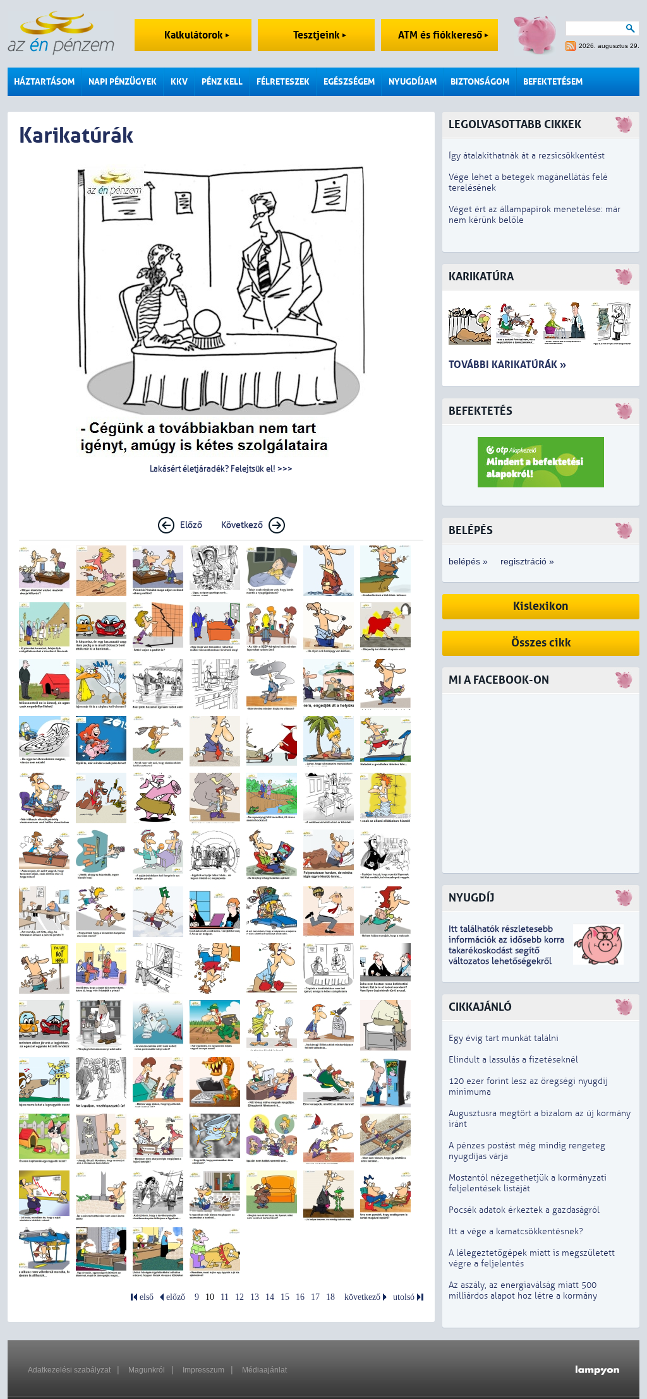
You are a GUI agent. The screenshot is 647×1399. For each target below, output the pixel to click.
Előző (191, 525)
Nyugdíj (471, 898)
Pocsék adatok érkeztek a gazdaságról (524, 1210)
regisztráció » (527, 561)
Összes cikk (541, 643)
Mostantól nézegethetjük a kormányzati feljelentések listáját (528, 1183)
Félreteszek (283, 81)
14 (269, 1297)
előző (175, 1297)
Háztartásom (44, 81)
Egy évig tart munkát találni (504, 1038)
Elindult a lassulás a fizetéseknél (513, 1059)
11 (225, 1297)
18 (330, 1297)
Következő (242, 525)
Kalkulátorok (195, 35)
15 (285, 1297)
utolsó (403, 1297)
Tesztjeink (317, 35)
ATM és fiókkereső (441, 35)
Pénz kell (222, 81)
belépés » (468, 561)
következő (362, 1297)
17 (315, 1297)
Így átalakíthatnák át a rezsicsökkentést (527, 155)
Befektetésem (553, 81)
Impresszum (203, 1370)
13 (254, 1297)
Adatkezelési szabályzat (69, 1370)
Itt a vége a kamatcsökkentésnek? (516, 1231)
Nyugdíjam (413, 81)
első (147, 1297)
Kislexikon (541, 606)
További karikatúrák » (507, 365)
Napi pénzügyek (122, 81)
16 (300, 1297)
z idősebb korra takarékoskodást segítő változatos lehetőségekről (506, 950)
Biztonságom (479, 81)
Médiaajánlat (264, 1370)
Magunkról (146, 1370)
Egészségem (349, 81)
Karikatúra (481, 276)
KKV (179, 81)
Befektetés (480, 411)
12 (239, 1297)
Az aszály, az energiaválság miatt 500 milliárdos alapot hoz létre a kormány (523, 1290)
